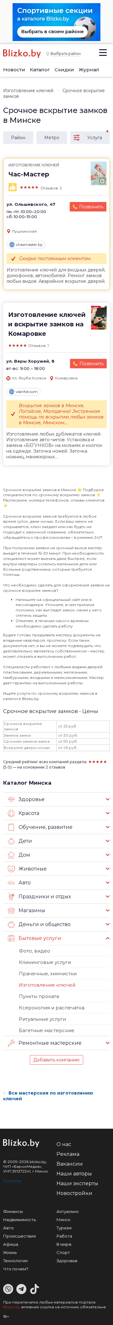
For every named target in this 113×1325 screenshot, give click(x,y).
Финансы (13, 1211)
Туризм (64, 1227)
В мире (64, 1244)
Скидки (64, 69)
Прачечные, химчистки (48, 974)
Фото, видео (34, 951)
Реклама (67, 1154)
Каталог (40, 69)
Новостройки (74, 1193)
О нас (63, 1144)
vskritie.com (27, 391)
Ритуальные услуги (42, 1019)
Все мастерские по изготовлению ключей (48, 1096)
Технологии (15, 1260)
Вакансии (69, 1164)
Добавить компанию (56, 1060)
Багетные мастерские (46, 1030)
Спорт (63, 1252)
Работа (64, 1236)
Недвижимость (19, 1219)
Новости (14, 69)
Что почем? (15, 1268)
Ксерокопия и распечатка (51, 1008)
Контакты (12, 1180)
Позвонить (91, 207)
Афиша (10, 1244)
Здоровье (67, 1260)
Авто (8, 1227)
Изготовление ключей (28, 90)
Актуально (67, 1211)
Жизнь (10, 1252)
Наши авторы (74, 1174)
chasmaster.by (29, 244)
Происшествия (19, 1236)
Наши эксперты (77, 1183)
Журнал (89, 69)
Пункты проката (39, 996)
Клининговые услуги (45, 962)
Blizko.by (11, 1306)
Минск (63, 1219)
